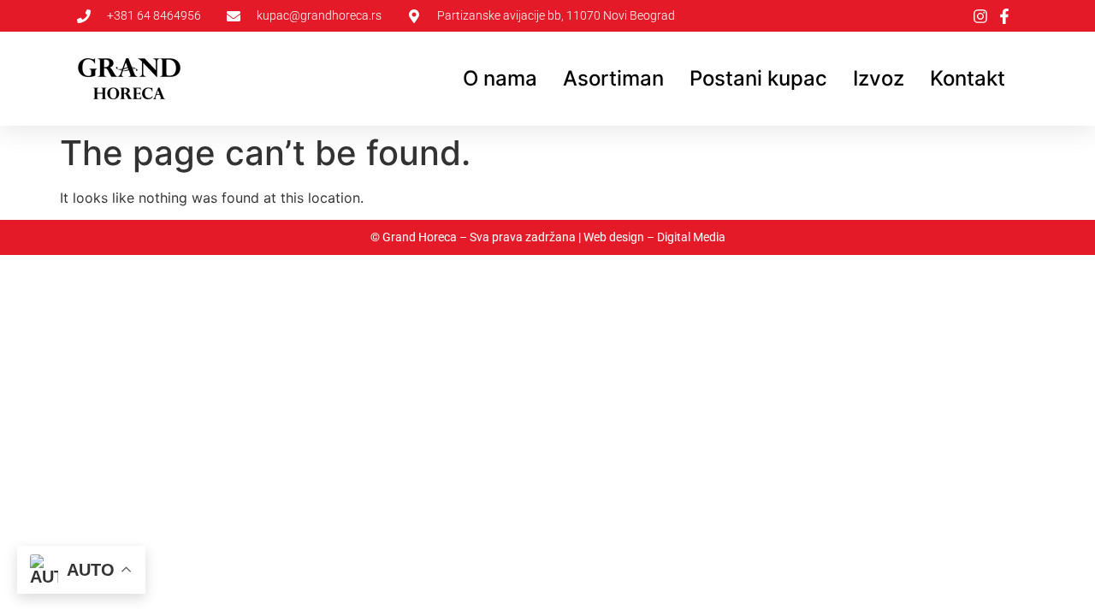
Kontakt (967, 78)
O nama (500, 78)
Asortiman (613, 78)
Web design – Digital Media (654, 237)
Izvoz (878, 78)
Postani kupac (758, 78)
